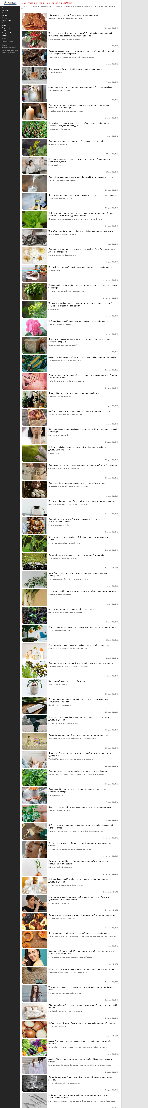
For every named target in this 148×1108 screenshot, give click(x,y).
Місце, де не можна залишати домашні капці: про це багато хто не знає (81, 969)
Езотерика (5, 10)
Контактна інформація (9, 47)
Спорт (4, 30)
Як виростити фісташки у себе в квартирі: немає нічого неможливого (80, 663)
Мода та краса (6, 20)
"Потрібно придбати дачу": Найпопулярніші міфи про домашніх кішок (80, 231)
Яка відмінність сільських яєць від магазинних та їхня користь (77, 483)
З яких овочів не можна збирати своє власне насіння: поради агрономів (82, 357)
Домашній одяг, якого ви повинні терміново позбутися (73, 393)
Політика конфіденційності (11, 50)
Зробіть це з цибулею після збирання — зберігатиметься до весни (79, 411)
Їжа (3, 13)
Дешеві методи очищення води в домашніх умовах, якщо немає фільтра (82, 195)
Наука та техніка (7, 23)
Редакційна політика (9, 52)
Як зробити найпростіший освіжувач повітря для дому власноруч (78, 735)
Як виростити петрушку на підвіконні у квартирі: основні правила (78, 771)
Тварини (4, 35)
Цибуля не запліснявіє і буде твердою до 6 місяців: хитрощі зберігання (81, 1023)
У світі (4, 38)
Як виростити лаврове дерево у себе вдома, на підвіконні (75, 141)
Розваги (4, 25)
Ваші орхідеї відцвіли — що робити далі (67, 681)
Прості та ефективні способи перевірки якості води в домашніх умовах (81, 501)
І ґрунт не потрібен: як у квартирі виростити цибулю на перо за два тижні (82, 591)
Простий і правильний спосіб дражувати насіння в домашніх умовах (80, 267)
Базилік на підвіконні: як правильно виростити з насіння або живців (79, 807)
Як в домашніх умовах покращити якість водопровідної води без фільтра (82, 465)
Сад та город (6, 28)
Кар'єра (4, 15)
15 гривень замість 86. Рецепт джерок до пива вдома (73, 15)
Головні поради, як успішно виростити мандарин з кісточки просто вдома (82, 627)
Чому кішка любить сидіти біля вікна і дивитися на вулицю (75, 69)
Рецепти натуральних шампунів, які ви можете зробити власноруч (79, 645)
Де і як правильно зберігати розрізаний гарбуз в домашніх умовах (79, 933)
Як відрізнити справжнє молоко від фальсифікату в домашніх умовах (80, 177)
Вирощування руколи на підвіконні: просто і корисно (72, 609)
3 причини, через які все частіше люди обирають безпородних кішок (80, 87)
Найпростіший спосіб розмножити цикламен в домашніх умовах (78, 321)
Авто (3, 8)
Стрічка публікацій (7, 41)
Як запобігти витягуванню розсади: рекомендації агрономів (76, 555)
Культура (5, 18)
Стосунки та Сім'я (7, 33)
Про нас (5, 45)
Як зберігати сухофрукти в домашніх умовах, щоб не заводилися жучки (81, 915)
